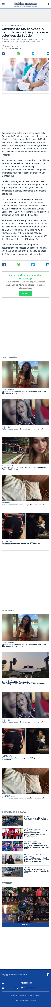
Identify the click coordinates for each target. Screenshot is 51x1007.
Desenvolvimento (20, 1000)
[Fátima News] (25, 4)
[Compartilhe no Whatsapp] (18, 53)
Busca (48, 4)
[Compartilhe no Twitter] (33, 53)
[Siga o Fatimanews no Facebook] (48, 974)
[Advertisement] (25, 114)
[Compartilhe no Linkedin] (48, 53)
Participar (25, 293)
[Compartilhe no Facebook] (3, 53)
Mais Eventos (25, 925)
